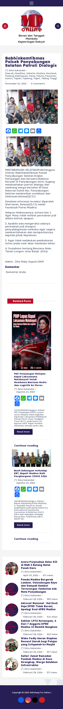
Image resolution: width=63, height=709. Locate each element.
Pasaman (50, 76)
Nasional (51, 73)
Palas (32, 76)
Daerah (9, 73)
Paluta (40, 76)
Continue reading (26, 445)
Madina (40, 73)
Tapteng (27, 78)
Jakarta (30, 73)
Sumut (9, 78)
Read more (23, 431)
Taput (36, 78)
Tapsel (17, 78)
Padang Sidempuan (16, 76)
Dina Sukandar (17, 70)
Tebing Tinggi (49, 78)
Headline (20, 73)
